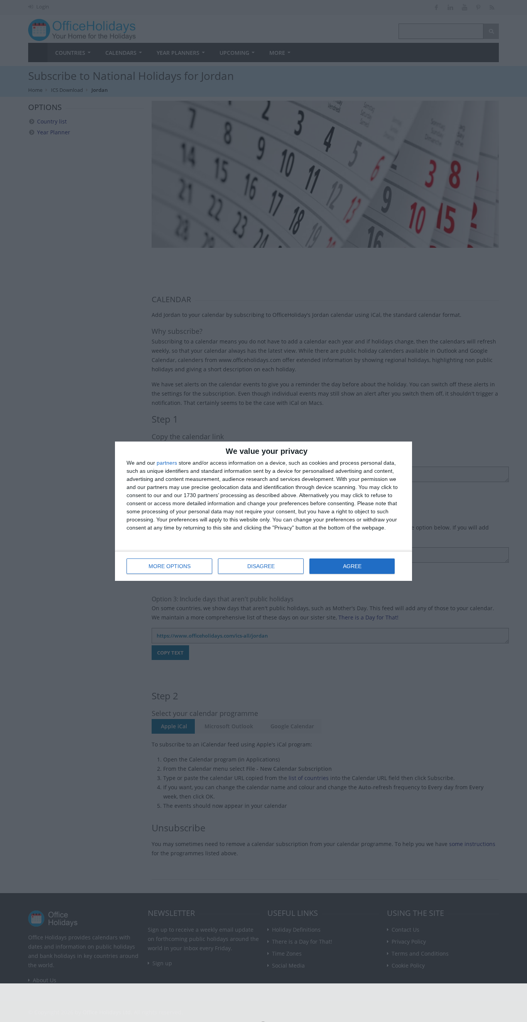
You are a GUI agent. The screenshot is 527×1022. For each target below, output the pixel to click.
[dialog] (263, 511)
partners (167, 462)
